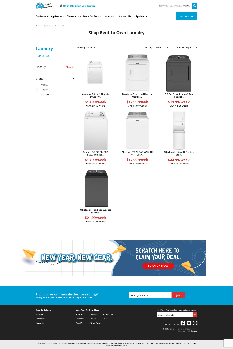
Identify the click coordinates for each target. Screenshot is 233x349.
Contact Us (125, 16)
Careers (93, 318)
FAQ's (105, 318)
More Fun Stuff (91, 16)
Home (38, 25)
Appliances (56, 16)
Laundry (60, 25)
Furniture (41, 16)
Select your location (85, 5)
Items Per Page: (184, 47)
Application (142, 16)
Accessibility (108, 314)
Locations (109, 16)
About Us (79, 323)
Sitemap (181, 331)
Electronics (73, 16)
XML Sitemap (192, 331)
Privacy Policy (95, 323)
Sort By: (149, 47)
